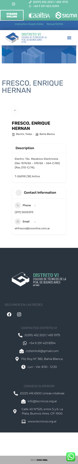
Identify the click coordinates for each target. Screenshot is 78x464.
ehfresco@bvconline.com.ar (32, 228)
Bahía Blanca (47, 134)
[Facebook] (9, 314)
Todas (28, 134)
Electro (20, 134)
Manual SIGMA (54, 24)
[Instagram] (13, 4)
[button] (69, 37)
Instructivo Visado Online (29, 24)
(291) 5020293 (24, 212)
